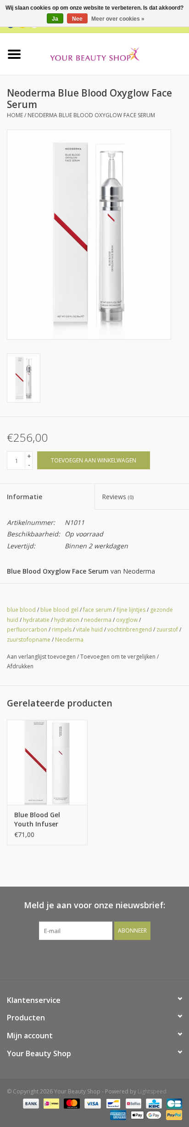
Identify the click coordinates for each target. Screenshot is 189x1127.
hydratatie (36, 620)
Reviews (117, 496)
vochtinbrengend (129, 629)
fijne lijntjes (131, 610)
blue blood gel (59, 610)
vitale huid (89, 629)
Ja (55, 19)
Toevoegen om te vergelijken (118, 656)
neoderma (97, 620)
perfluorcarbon (27, 629)
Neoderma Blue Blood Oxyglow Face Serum (91, 115)
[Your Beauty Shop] (109, 53)
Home (15, 115)
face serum (97, 610)
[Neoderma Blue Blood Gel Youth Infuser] (47, 762)
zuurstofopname (28, 639)
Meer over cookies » (118, 19)
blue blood (21, 610)
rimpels (62, 629)
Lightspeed (152, 1091)
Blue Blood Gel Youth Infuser (37, 819)
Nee (77, 19)
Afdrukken (20, 666)
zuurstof (167, 629)
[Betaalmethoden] (30, 1103)
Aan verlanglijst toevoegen (41, 656)
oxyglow (127, 620)
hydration (66, 620)
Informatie (24, 496)
